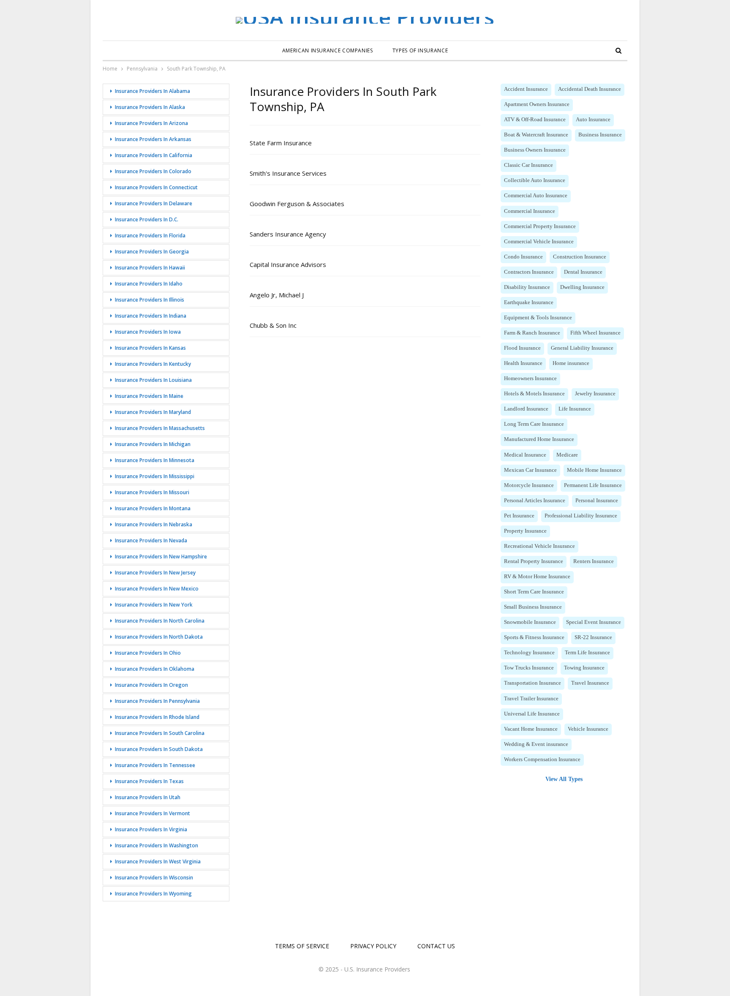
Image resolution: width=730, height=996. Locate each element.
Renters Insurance (593, 561)
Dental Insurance (583, 272)
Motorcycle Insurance (529, 485)
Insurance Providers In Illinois (149, 299)
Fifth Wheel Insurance (595, 333)
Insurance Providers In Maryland (153, 412)
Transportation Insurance (532, 683)
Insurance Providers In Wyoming (153, 893)
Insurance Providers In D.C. (146, 219)
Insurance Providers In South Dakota (159, 749)
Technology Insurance (529, 653)
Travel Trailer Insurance (531, 699)
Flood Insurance (522, 348)
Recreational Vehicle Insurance (539, 546)
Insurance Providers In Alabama (152, 91)
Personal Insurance (596, 500)
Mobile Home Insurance (594, 470)
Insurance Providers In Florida (150, 235)
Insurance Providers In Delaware (153, 203)
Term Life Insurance (587, 653)
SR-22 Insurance (593, 637)
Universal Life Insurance (532, 714)
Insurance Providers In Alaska (150, 107)
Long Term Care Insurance (534, 424)
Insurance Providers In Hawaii (150, 267)
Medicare (567, 455)
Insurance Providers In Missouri (152, 492)
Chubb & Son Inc (273, 325)
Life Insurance (574, 409)
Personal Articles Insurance (534, 500)
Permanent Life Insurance (593, 485)
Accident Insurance (526, 89)
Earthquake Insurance (528, 302)
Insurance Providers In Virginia (151, 829)
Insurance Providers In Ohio (148, 652)
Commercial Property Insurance (540, 226)
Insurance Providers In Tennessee (155, 765)
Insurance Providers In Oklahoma (154, 668)
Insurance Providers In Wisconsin (154, 877)
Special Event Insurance (593, 622)
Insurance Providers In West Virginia (158, 861)
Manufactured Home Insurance (539, 439)
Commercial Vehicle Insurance (539, 242)
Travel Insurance (590, 683)
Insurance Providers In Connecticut (156, 187)
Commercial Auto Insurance (535, 196)
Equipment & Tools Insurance (538, 318)
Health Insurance (523, 363)
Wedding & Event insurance (536, 744)
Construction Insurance (579, 257)
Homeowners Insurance (530, 378)
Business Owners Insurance (535, 150)
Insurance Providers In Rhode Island (157, 717)
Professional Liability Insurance (581, 516)
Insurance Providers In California (153, 155)
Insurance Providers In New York (154, 604)
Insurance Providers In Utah (147, 797)
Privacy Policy (373, 946)
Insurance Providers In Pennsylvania (157, 701)
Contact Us (436, 946)
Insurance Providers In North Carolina (159, 620)
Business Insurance (600, 135)
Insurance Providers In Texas (149, 781)
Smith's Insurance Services (288, 173)
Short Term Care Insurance (534, 592)
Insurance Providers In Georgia (152, 251)
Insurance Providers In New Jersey (155, 572)
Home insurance (571, 363)
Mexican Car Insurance (530, 470)
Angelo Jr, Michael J (277, 295)
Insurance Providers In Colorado (153, 171)
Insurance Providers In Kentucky (153, 363)
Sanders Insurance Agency (288, 234)
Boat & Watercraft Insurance (536, 135)
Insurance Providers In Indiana (150, 315)
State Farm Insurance (281, 143)
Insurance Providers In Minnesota (154, 460)
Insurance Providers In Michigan (153, 444)
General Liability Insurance (582, 348)
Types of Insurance (420, 50)
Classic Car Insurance (528, 165)
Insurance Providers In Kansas (150, 347)
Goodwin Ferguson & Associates (297, 203)
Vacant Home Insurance (531, 729)
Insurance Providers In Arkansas (153, 139)
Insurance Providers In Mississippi (154, 476)
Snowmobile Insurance (530, 622)
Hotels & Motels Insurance (534, 394)
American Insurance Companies (327, 50)
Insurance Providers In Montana (153, 508)
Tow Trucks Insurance (529, 668)
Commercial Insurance (529, 211)
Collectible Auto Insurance (534, 180)
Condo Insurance (523, 257)
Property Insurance (525, 531)
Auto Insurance (593, 119)
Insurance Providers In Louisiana (153, 380)
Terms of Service (302, 946)
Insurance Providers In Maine (149, 396)
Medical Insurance (525, 455)
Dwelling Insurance (582, 287)
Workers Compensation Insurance (542, 759)
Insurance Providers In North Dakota (159, 636)
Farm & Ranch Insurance (532, 333)
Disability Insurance (527, 287)
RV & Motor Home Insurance (537, 577)
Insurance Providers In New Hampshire (161, 556)
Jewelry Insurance (595, 394)
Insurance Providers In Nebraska (153, 524)
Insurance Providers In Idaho (148, 283)
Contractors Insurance (529, 272)
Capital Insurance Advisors (288, 264)
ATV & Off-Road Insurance (535, 119)
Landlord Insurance (526, 409)
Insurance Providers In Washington (156, 845)
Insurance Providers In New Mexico (157, 588)
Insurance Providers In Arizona (151, 123)
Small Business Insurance (533, 607)
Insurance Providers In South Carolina (159, 733)
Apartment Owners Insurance (536, 104)
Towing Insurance (584, 668)
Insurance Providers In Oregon (151, 684)
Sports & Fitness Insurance (534, 637)
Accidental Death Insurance (589, 89)
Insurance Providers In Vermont (152, 813)
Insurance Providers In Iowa (148, 331)
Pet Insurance (519, 516)
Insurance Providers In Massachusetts (160, 428)
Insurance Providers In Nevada (151, 540)
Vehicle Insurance (588, 729)
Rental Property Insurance (533, 561)
